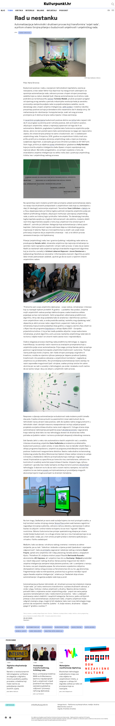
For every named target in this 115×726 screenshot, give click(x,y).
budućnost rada (61, 627)
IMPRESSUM (10, 705)
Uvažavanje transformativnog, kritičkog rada (41, 668)
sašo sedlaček (35, 631)
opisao (50, 99)
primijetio (46, 550)
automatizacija (33, 627)
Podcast (63, 10)
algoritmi (20, 627)
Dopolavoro (90, 627)
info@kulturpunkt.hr (39, 705)
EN (109, 10)
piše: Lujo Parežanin (38, 694)
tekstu (85, 208)
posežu (46, 470)
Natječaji (52, 10)
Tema (10, 10)
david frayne (77, 627)
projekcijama (39, 120)
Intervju (29, 10)
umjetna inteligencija (53, 631)
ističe (73, 120)
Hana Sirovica (24, 32)
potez (52, 145)
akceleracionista (69, 430)
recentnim (29, 120)
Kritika (19, 10)
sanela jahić (21, 631)
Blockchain (47, 627)
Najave (40, 10)
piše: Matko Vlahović (12, 691)
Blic (3, 10)
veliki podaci (67, 107)
